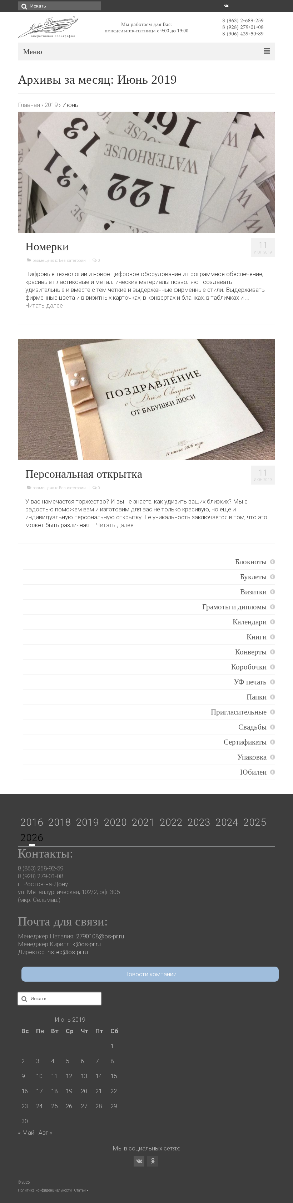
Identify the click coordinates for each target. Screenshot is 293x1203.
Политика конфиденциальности (45, 1190)
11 (54, 1076)
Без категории (72, 260)
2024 (226, 822)
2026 (31, 838)
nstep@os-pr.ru (68, 952)
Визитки (253, 592)
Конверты (251, 652)
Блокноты (251, 562)
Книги (257, 637)
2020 (115, 822)
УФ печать (250, 682)
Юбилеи (253, 772)
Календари (250, 622)
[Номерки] (146, 172)
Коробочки (249, 667)
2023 (199, 822)
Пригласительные (239, 712)
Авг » (46, 1132)
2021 (143, 822)
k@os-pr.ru (87, 944)
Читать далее (44, 305)
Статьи (80, 1190)
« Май (26, 1132)
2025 (254, 822)
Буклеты (253, 577)
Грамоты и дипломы (234, 607)
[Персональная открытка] (146, 399)
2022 (171, 822)
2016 (31, 822)
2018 (59, 822)
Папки (257, 697)
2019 (87, 822)
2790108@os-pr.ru (100, 936)
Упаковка (252, 757)
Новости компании (150, 974)
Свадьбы (252, 727)
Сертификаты (245, 742)
